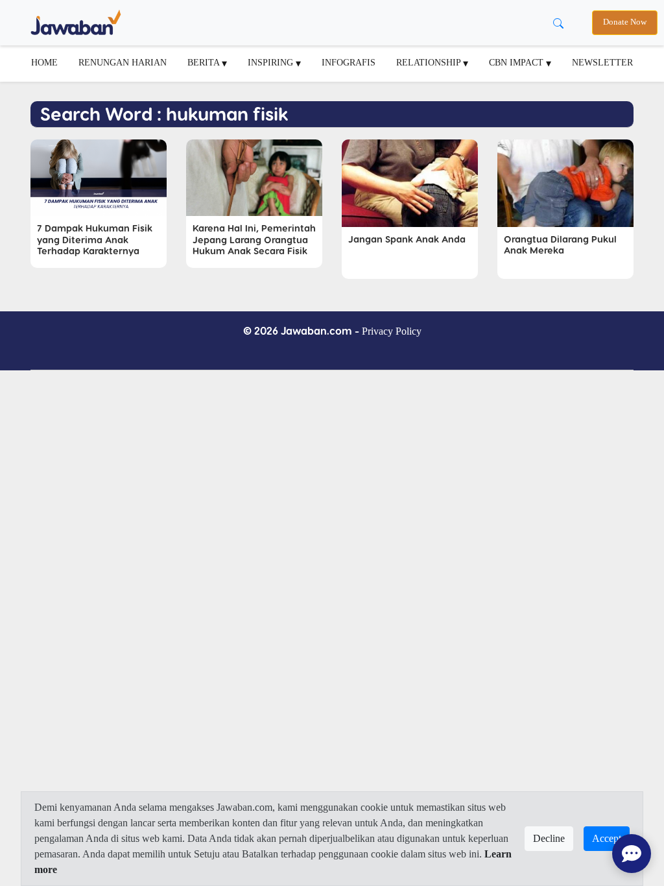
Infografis (348, 62)
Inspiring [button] (272, 62)
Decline (549, 838)
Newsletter (602, 62)
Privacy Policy (391, 331)
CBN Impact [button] (517, 62)
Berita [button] (204, 62)
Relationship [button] (429, 62)
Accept (606, 838)
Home (44, 62)
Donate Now (624, 22)
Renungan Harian (122, 62)
